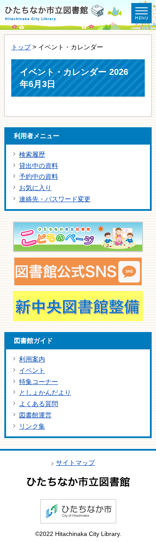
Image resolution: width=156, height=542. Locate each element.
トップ (21, 47)
